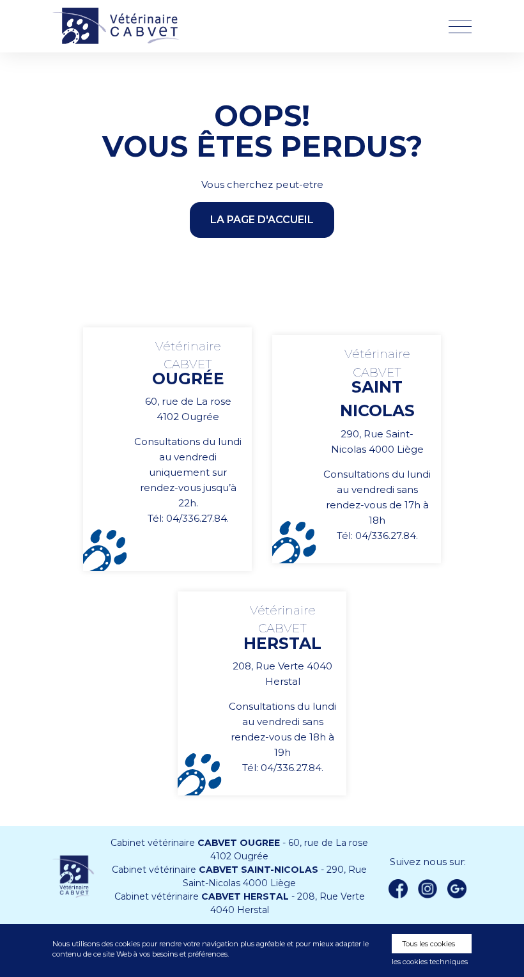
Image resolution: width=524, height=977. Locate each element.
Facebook (398, 888)
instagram (427, 888)
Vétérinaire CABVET (119, 26)
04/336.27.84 (196, 518)
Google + (460, 889)
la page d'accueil (262, 220)
